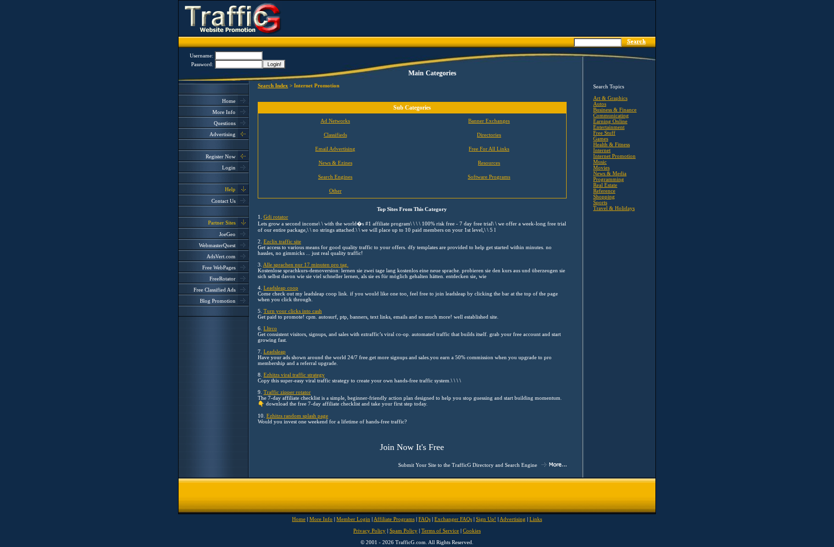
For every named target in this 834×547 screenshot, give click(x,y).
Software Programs (489, 177)
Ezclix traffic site (282, 241)
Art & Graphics (610, 98)
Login (229, 167)
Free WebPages (219, 267)
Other (335, 191)
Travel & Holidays (614, 208)
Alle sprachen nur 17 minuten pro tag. (305, 264)
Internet (602, 150)
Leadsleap (275, 351)
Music (600, 162)
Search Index (273, 85)
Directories (489, 135)
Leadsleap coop (281, 288)
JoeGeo (227, 234)
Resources (489, 163)
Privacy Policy (369, 530)
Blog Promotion (218, 301)
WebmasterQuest (217, 245)
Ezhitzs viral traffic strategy (294, 375)
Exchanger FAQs (453, 519)
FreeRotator (222, 278)
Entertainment (609, 127)
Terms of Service (440, 530)
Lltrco (270, 328)
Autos (599, 104)
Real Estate (605, 185)
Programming (608, 179)
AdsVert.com (221, 256)
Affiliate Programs (394, 519)
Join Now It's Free (412, 447)
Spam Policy (403, 530)
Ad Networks (335, 121)
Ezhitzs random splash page (297, 416)
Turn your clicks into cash (293, 311)
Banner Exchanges (489, 121)
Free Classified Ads (215, 290)
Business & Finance (615, 109)
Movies (601, 167)
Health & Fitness (611, 144)
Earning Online (610, 121)
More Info (224, 112)
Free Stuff (604, 133)
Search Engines (335, 177)
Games (600, 138)
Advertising (222, 134)
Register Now (221, 156)
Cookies (472, 530)
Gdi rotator (276, 217)
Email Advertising (335, 149)
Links (535, 519)
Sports (600, 202)
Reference (604, 191)
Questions (225, 123)
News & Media (609, 173)
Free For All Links (489, 149)
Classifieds (335, 135)
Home (229, 101)
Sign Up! (486, 519)
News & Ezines (335, 163)
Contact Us (223, 201)
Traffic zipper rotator (287, 392)
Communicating (611, 115)
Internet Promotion (614, 156)
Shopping (604, 196)
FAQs (424, 519)
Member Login (353, 519)
